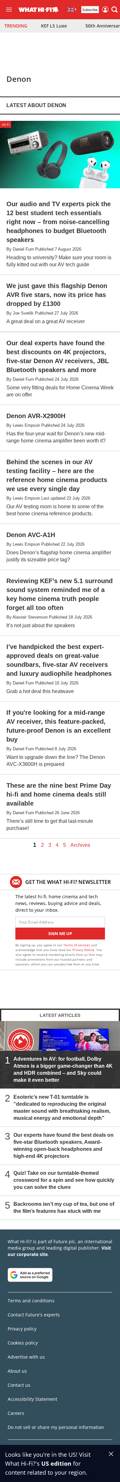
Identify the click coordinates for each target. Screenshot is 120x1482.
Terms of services (77, 945)
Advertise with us (26, 1357)
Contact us (19, 1385)
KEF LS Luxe (54, 26)
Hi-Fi (6, 124)
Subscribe (90, 9)
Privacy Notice (83, 950)
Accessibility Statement (32, 1399)
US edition (56, 1463)
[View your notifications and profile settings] (56, 9)
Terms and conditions (31, 1301)
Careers (16, 1413)
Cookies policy (23, 1343)
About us (17, 1371)
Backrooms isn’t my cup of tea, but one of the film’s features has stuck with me (63, 1207)
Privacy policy (22, 1329)
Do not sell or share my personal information (56, 1427)
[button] (114, 9)
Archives (80, 845)
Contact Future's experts (34, 1315)
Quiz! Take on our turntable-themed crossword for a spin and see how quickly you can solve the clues (63, 1180)
